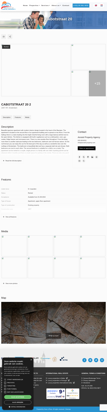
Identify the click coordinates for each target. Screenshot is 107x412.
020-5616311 (82, 140)
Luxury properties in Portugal (57, 380)
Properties (33, 5)
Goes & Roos (48, 409)
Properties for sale (36, 378)
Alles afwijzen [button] (17, 402)
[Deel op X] (83, 157)
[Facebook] (84, 360)
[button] (5, 380)
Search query (34, 385)
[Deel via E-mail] (79, 161)
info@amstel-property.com (86, 142)
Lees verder (16, 375)
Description (6, 117)
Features (18, 117)
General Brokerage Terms (91, 378)
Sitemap (68, 409)
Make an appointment (86, 148)
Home (25, 5)
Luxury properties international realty (60, 383)
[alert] (17, 384)
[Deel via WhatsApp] (96, 157)
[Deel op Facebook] (79, 157)
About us (56, 5)
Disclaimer (86, 383)
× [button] (31, 360)
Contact (65, 5)
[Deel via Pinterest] (88, 157)
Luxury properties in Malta (56, 378)
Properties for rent (36, 380)
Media (27, 117)
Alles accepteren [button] (17, 397)
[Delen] (10, 36)
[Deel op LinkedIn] (92, 157)
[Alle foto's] (3, 36)
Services (45, 5)
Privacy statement (89, 380)
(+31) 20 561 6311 (81, 5)
